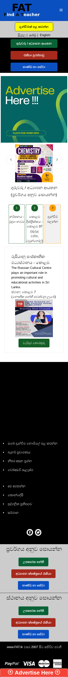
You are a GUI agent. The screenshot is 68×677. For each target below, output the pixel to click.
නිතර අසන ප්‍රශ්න (20, 461)
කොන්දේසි (15, 495)
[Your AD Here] (34, 109)
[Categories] (61, 10)
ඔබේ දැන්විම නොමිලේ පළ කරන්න (32, 443)
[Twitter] (38, 532)
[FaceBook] (29, 532)
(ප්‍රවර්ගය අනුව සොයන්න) (34, 191)
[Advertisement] (34, 401)
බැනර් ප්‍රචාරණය (19, 452)
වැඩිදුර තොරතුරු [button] (34, 343)
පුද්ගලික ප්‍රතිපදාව (20, 504)
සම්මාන (13, 512)
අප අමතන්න (17, 486)
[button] (34, 27)
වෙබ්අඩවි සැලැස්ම (20, 470)
